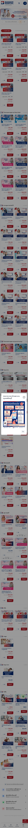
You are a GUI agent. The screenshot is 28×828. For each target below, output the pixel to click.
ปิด (23, 431)
